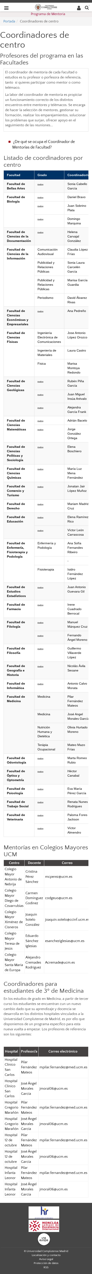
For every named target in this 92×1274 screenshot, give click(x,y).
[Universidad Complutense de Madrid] (46, 7)
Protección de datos (46, 1263)
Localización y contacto (46, 1255)
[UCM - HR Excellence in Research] (44, 1212)
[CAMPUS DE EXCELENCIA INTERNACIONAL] (44, 1226)
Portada (9, 21)
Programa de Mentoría (48, 14)
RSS (46, 1267)
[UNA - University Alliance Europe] (44, 1239)
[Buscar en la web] (87, 7)
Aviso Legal (46, 1259)
